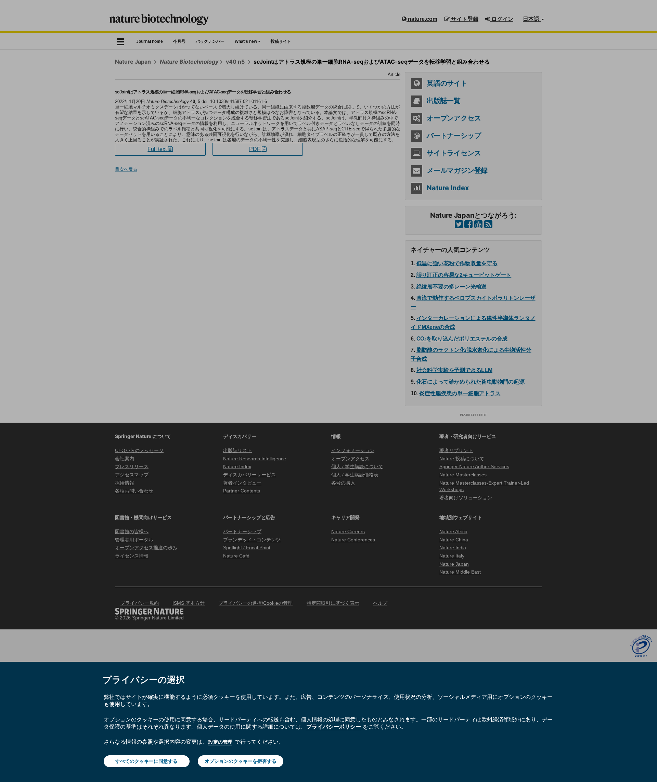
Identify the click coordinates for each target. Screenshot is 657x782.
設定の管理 (220, 742)
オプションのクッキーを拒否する (240, 761)
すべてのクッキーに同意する (146, 761)
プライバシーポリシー (333, 726)
